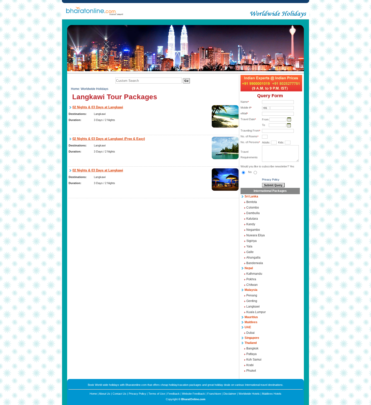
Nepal (249, 268)
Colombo (252, 207)
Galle (250, 252)
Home (75, 89)
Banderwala (254, 263)
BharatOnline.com (193, 399)
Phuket (251, 370)
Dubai (250, 333)
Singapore (252, 338)
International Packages (270, 191)
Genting (251, 301)
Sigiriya (251, 241)
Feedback (173, 393)
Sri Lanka (251, 196)
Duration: (75, 119)
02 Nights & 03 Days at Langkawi (97, 107)
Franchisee (214, 393)
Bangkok (252, 348)
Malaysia (251, 290)
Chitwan (252, 285)
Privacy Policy (270, 179)
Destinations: (78, 113)
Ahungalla (253, 257)
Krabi (250, 365)
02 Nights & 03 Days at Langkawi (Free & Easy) (108, 139)
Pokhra (251, 279)
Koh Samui (253, 359)
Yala (249, 246)
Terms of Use (156, 393)
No (250, 171)
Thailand (251, 343)
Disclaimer (229, 393)
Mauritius (251, 317)
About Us (104, 393)
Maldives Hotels (271, 393)
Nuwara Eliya (255, 235)
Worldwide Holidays (94, 89)
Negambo (253, 230)
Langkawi (253, 306)
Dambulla (253, 213)
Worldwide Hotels (249, 393)
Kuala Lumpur (256, 312)
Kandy (250, 224)
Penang (251, 295)
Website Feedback (193, 393)
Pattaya (251, 354)
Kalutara (252, 218)
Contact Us (119, 393)
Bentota (251, 202)
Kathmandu (254, 273)
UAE (248, 327)
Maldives (251, 322)
